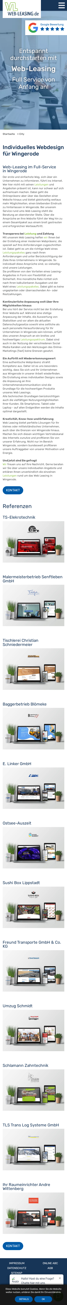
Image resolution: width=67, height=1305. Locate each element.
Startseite (9, 133)
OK (43, 1299)
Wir (5, 464)
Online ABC (50, 1263)
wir (46, 237)
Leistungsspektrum (33, 339)
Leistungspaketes (14, 252)
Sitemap (16, 1273)
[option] (33, 70)
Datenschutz (16, 1268)
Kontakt (13, 490)
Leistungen (41, 184)
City (21, 133)
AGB (50, 1268)
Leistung (30, 233)
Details (24, 1299)
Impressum (16, 1263)
